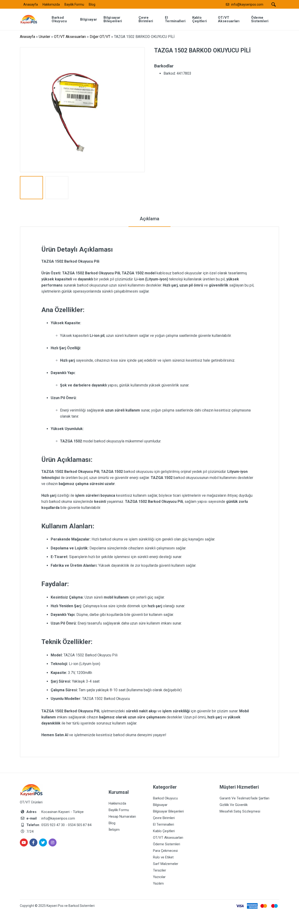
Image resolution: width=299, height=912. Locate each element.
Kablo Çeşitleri (164, 831)
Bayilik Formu (74, 4)
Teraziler (159, 870)
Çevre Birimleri (164, 818)
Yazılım (158, 883)
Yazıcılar (159, 877)
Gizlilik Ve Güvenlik (234, 805)
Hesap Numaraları (122, 816)
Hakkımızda (51, 4)
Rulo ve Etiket (163, 857)
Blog (92, 4)
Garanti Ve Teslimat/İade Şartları (244, 798)
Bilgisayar (160, 805)
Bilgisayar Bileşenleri (168, 811)
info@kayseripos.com (247, 4)
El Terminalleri (163, 824)
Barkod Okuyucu (165, 798)
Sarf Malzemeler (165, 864)
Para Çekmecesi (165, 851)
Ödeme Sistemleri (166, 844)
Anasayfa (30, 4)
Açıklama (149, 218)
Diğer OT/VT (100, 36)
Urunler (44, 36)
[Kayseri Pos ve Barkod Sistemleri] (32, 19)
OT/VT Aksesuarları (70, 36)
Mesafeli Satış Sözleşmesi (240, 811)
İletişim (114, 829)
